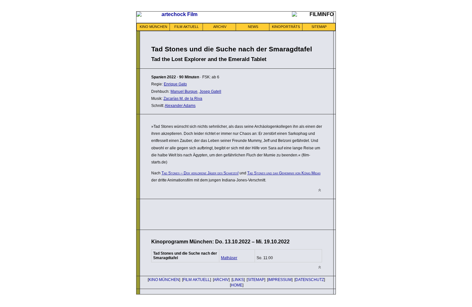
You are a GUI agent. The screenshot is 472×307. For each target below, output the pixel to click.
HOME (236, 285)
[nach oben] (319, 190)
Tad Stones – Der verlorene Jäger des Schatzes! (200, 173)
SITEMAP (319, 27)
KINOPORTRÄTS (286, 27)
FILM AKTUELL (186, 27)
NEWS (253, 27)
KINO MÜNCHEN (153, 27)
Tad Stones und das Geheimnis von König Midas (283, 173)
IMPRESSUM (280, 279)
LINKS (238, 279)
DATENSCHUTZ (309, 279)
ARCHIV (219, 27)
